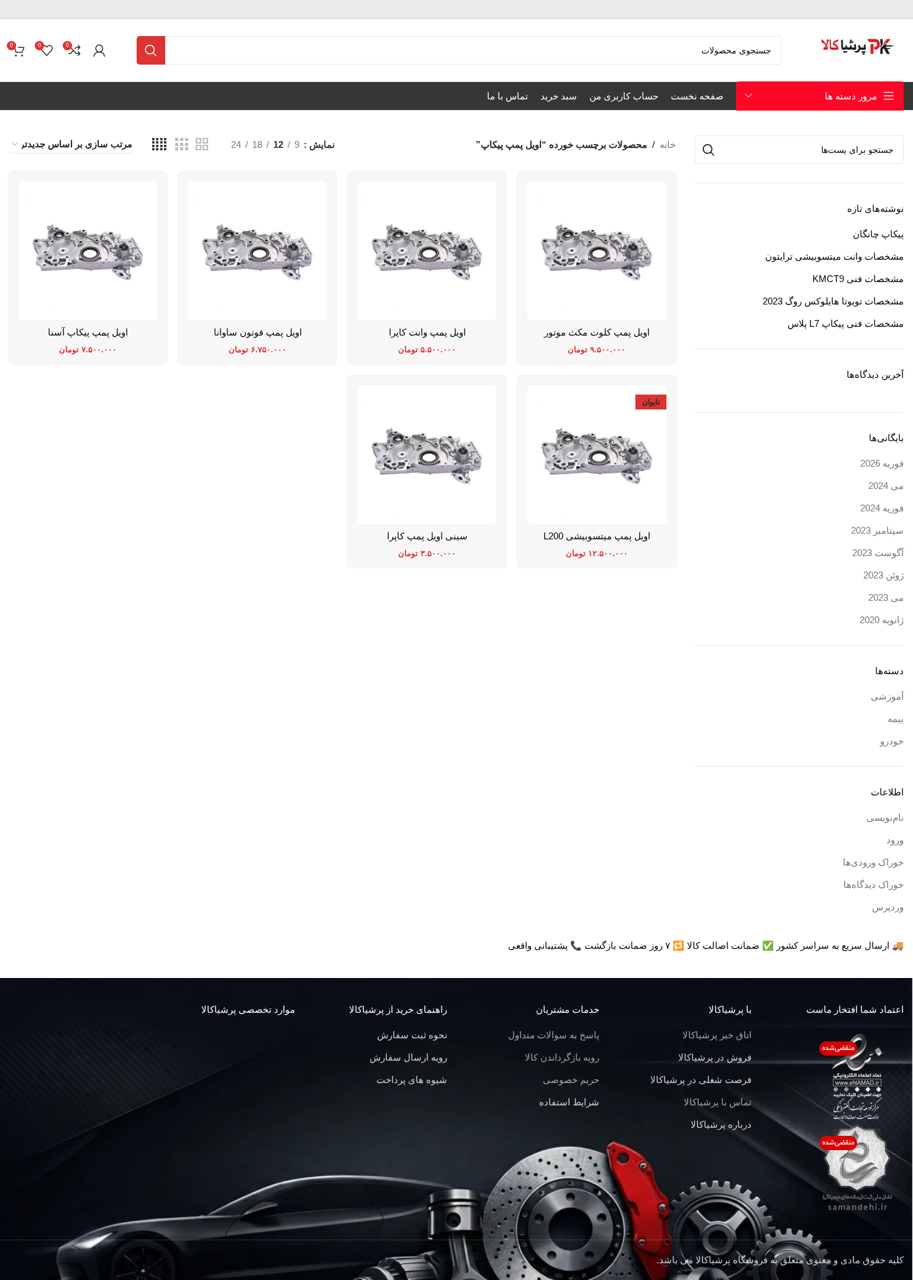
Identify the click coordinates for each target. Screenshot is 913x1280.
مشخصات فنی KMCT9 (858, 278)
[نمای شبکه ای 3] (181, 144)
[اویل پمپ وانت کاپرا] (427, 250)
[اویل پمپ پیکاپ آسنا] (88, 250)
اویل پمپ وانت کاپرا (427, 332)
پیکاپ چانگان (878, 234)
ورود (895, 839)
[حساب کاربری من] (99, 50)
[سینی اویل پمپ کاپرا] (427, 454)
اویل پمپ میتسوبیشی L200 (596, 536)
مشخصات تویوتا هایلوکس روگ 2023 (833, 301)
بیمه (896, 718)
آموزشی (887, 696)
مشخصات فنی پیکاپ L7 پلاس (846, 323)
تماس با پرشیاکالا (718, 1102)
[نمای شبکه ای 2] (202, 144)
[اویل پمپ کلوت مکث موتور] (596, 250)
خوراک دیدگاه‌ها (873, 884)
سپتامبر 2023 (877, 530)
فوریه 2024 (882, 508)
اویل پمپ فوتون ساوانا (258, 332)
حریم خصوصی (571, 1079)
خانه (668, 144)
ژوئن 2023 (883, 575)
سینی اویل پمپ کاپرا (427, 536)
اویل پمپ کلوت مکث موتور (597, 332)
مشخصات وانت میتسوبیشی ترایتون (834, 256)
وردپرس (888, 907)
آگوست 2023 (878, 552)
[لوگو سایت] (858, 49)
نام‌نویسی (885, 817)
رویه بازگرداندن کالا (562, 1057)
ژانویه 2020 (882, 620)
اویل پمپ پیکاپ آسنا (88, 332)
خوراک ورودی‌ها (873, 862)
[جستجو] (151, 50)
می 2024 (886, 485)
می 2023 (886, 597)
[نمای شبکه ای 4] (159, 144)
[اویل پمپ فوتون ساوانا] (257, 250)
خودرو (892, 741)
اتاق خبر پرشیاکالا (717, 1035)
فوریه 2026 (882, 463)
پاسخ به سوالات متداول (553, 1035)
